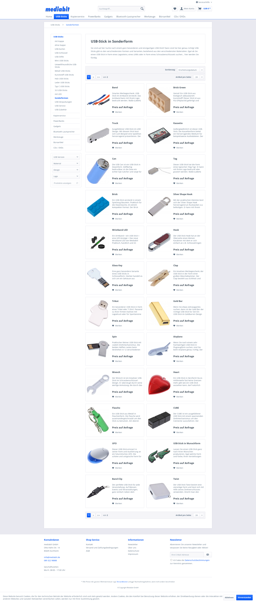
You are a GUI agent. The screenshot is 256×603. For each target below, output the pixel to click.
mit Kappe (59, 41)
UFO (114, 443)
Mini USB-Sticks (62, 60)
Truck (115, 123)
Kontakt (89, 544)
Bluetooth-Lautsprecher (64, 131)
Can (114, 158)
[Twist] (159, 491)
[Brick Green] (159, 100)
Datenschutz (133, 551)
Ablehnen (229, 597)
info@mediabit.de (52, 557)
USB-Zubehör (61, 109)
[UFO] (98, 456)
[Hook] (159, 242)
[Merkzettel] (175, 8)
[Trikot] (98, 313)
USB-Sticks (58, 36)
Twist (176, 479)
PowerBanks (58, 121)
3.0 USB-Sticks (61, 90)
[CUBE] (159, 420)
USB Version (59, 157)
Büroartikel (58, 142)
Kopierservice (59, 115)
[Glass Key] (98, 278)
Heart (176, 372)
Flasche (116, 407)
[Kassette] (159, 135)
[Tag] (159, 171)
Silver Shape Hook (182, 194)
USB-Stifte (59, 56)
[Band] (98, 100)
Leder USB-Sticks (62, 82)
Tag (175, 158)
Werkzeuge (58, 137)
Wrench (116, 372)
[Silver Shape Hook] (159, 206)
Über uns (132, 547)
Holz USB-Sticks (62, 78)
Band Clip (117, 479)
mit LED (58, 94)
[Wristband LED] (98, 242)
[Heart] (159, 384)
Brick (115, 194)
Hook (176, 230)
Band (115, 87)
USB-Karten (60, 49)
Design (57, 170)
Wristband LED (120, 230)
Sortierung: (170, 69)
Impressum (133, 554)
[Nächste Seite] (93, 77)
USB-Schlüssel (61, 53)
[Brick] (98, 206)
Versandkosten (122, 582)
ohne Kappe (60, 45)
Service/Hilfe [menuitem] (204, 2)
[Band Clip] (98, 491)
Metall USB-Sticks (62, 71)
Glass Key (117, 265)
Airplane (177, 336)
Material (57, 163)
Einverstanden (244, 597)
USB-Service (60, 105)
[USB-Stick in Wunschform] (159, 456)
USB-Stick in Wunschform (186, 443)
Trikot (115, 301)
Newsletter (133, 544)
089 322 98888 (50, 560)
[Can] (98, 171)
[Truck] (98, 135)
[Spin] (98, 349)
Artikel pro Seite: (183, 77)
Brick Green (179, 87)
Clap (175, 265)
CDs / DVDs (58, 147)
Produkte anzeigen (62, 183)
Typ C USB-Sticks (62, 86)
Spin (114, 336)
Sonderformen (61, 98)
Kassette (178, 123)
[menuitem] (121, 8)
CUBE (176, 407)
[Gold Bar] (159, 313)
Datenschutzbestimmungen (197, 560)
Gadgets (57, 126)
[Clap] (159, 278)
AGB (88, 551)
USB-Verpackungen (63, 102)
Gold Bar (178, 301)
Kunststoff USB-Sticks (64, 74)
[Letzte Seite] (98, 77)
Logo (56, 176)
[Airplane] (159, 349)
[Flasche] (98, 420)
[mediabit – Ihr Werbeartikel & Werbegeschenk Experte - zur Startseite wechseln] (57, 9)
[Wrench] (98, 384)
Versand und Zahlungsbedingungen (102, 547)
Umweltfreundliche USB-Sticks (66, 65)
